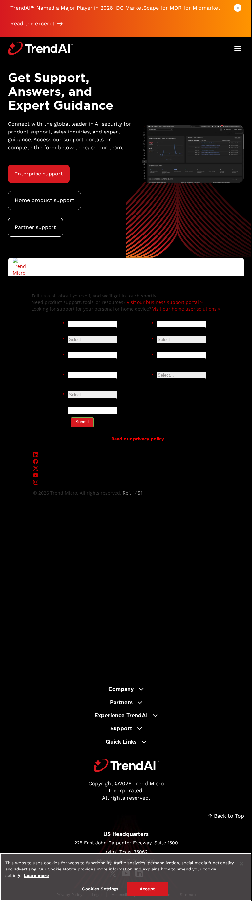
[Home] (126, 765)
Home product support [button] (44, 200)
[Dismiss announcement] (238, 8)
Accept (147, 888)
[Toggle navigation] (237, 48)
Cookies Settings (100, 888)
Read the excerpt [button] (32, 23)
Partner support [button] (35, 227)
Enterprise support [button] (38, 174)
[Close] (241, 863)
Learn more (36, 875)
